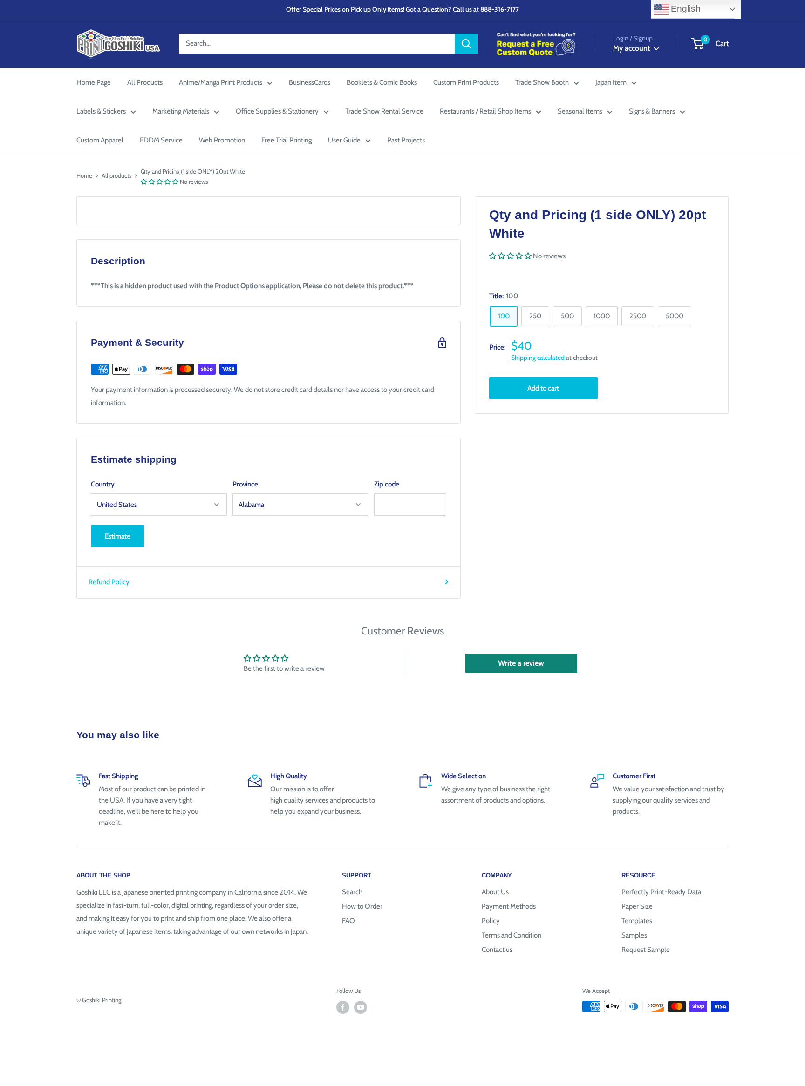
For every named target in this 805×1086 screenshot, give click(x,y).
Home (84, 175)
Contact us (497, 949)
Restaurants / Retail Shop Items (485, 111)
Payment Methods (509, 906)
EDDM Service (161, 140)
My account (632, 48)
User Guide (344, 140)
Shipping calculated (538, 357)
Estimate (117, 536)
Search (352, 892)
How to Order (362, 906)
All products (116, 175)
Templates (636, 921)
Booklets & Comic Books (382, 82)
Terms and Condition (511, 935)
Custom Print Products (466, 82)
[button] (159, 181)
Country (103, 484)
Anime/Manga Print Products (220, 82)
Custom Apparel (99, 140)
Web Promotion (222, 140)
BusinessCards (309, 82)
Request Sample (645, 949)
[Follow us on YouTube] (360, 1007)
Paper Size (637, 906)
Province (245, 484)
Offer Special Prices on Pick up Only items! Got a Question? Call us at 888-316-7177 (402, 9)
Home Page (93, 82)
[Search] (466, 44)
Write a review (521, 663)
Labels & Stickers (101, 111)
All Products (145, 82)
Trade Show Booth (542, 82)
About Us (495, 892)
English (685, 8)
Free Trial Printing (286, 140)
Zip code (386, 484)
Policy (491, 921)
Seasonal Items (580, 111)
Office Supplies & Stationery (277, 111)
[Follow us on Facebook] (342, 1007)
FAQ (348, 921)
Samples (634, 935)
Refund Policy (109, 582)
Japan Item (611, 82)
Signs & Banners (652, 111)
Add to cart (543, 388)
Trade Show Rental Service (384, 111)
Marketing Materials (180, 111)
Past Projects (406, 140)
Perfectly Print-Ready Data (661, 892)
